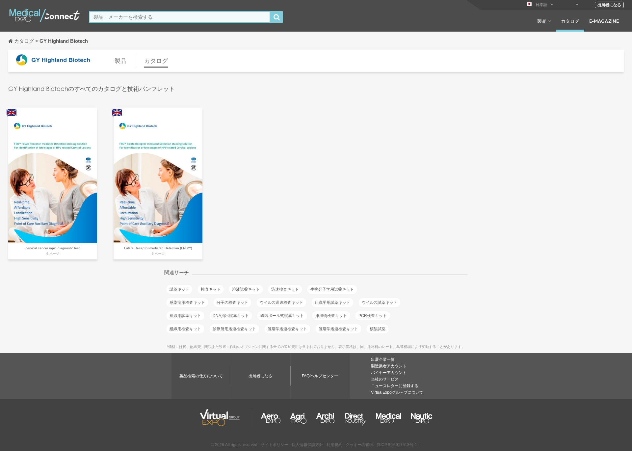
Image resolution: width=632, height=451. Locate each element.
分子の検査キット (232, 302)
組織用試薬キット (185, 315)
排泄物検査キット (331, 315)
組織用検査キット (185, 329)
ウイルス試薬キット (379, 302)
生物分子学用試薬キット (332, 289)
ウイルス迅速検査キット (281, 302)
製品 (541, 21)
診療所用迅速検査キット (234, 329)
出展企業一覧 (383, 359)
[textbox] (179, 17)
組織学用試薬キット (332, 302)
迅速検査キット (285, 289)
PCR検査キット (372, 315)
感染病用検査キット (187, 302)
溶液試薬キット (246, 289)
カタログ (570, 21)
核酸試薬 (377, 329)
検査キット (211, 289)
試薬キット (179, 289)
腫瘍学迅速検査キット (287, 329)
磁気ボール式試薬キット (282, 315)
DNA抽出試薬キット (231, 315)
